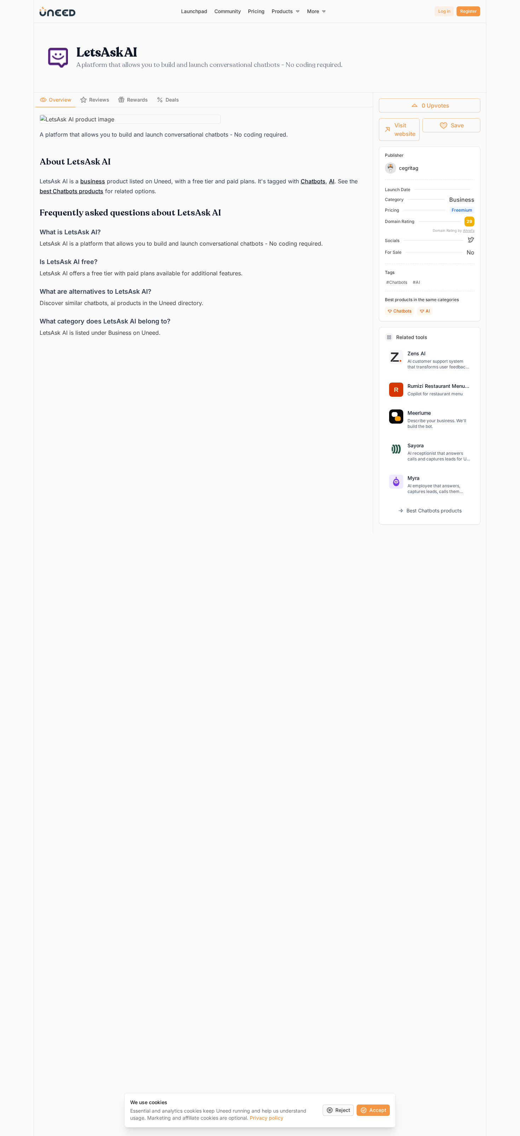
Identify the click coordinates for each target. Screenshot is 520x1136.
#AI (416, 282)
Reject (342, 1110)
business (92, 181)
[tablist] (203, 100)
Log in (444, 11)
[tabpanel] (203, 226)
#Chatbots (396, 282)
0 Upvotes (435, 105)
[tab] (55, 99)
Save (457, 125)
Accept (377, 1110)
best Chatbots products (71, 191)
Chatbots (313, 181)
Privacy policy (266, 1118)
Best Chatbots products (434, 510)
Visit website (404, 129)
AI (331, 181)
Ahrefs (468, 230)
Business (461, 199)
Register (468, 11)
